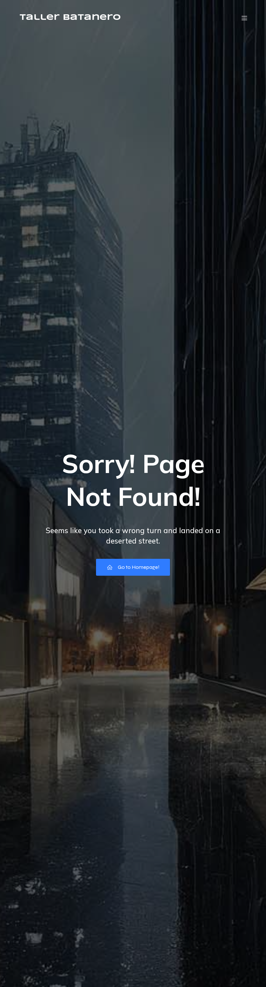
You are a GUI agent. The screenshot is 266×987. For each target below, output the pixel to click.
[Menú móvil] (244, 17)
